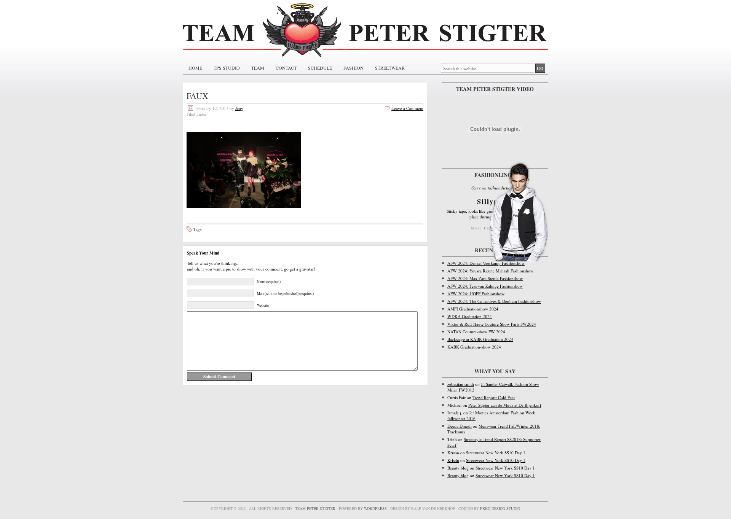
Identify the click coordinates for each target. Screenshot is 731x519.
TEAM (257, 68)
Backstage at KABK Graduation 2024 (480, 339)
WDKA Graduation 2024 (469, 316)
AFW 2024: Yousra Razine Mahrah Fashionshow (490, 271)
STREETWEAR (390, 68)
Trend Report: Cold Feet (493, 397)
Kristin (453, 452)
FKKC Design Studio (500, 508)
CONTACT (286, 68)
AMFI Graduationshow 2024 (472, 309)
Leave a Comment (407, 108)
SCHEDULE (320, 68)
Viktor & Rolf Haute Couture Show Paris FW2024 (491, 324)
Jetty (239, 108)
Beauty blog (458, 468)
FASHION (353, 68)
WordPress (375, 508)
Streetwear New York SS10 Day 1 (495, 452)
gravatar (306, 269)
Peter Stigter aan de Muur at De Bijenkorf (504, 405)
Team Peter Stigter (315, 508)
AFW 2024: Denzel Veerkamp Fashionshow (486, 263)
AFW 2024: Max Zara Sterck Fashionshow (485, 278)
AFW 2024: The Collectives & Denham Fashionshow (494, 301)
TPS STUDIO (227, 68)
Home (195, 68)
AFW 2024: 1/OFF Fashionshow (475, 293)
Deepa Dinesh (459, 426)
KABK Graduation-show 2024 (474, 347)
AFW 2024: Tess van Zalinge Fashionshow (485, 286)
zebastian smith (460, 384)
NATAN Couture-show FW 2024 (476, 331)
